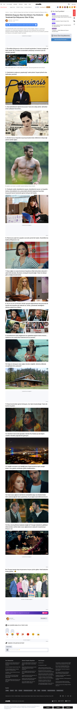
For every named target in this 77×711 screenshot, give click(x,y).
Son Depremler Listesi (42, 665)
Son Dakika (44, 690)
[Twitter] (65, 696)
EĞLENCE (21, 4)
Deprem (11, 690)
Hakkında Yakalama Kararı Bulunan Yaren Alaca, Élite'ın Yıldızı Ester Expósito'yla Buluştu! (12, 680)
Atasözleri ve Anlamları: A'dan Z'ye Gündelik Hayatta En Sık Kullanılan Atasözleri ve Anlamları (44, 681)
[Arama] (68, 4)
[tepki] (7, 634)
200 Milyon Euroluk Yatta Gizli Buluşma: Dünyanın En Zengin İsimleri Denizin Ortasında (61, 16)
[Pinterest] (71, 696)
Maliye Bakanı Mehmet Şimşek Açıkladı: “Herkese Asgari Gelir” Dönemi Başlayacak (29, 668)
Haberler (7, 12)
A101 (35, 690)
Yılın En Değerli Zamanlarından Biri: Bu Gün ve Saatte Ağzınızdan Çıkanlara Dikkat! (29, 672)
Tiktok (39, 690)
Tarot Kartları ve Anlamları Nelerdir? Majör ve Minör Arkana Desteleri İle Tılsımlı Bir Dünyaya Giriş (63, 663)
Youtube (20, 690)
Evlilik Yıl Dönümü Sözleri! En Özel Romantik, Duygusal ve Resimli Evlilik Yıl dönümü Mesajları (45, 668)
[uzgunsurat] (74, 7)
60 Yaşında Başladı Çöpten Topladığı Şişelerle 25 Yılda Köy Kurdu (61, 26)
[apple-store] (54, 701)
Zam (16, 690)
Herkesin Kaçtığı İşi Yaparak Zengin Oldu (60, 21)
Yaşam (53, 19)
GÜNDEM (15, 4)
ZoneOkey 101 (43, 7)
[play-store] (61, 701)
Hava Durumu (40, 662)
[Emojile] (65, 7)
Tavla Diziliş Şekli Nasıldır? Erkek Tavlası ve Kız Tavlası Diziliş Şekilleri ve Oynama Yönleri (46, 684)
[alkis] (70, 7)
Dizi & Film (54, 28)
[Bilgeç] (60, 7)
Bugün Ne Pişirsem (51, 690)
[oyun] (67, 7)
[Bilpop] (62, 7)
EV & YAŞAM (9, 4)
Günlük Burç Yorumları (28, 690)
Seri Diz (48, 7)
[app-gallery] (68, 701)
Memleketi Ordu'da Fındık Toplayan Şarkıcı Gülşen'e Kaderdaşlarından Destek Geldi (11, 676)
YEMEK (25, 4)
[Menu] (1, 4)
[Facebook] (63, 696)
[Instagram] (60, 696)
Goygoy (11, 12)
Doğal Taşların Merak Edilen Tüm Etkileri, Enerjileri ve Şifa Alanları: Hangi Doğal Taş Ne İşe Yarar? (45, 674)
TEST (4, 4)
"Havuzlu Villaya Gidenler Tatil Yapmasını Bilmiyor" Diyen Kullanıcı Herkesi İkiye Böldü (29, 663)
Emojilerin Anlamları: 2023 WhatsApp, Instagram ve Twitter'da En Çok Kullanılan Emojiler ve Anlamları (46, 678)
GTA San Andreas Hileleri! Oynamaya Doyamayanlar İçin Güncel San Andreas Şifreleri (63, 682)
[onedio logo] (38, 4)
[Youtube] (68, 696)
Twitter (7, 690)
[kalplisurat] (72, 7)
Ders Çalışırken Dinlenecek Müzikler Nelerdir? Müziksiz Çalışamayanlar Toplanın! (62, 673)
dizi (39, 28)
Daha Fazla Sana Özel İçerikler (60, 39)
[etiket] (47, 15)
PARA (30, 4)
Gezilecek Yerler (60, 690)
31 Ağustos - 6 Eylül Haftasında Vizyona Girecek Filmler (60, 31)
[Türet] (58, 7)
